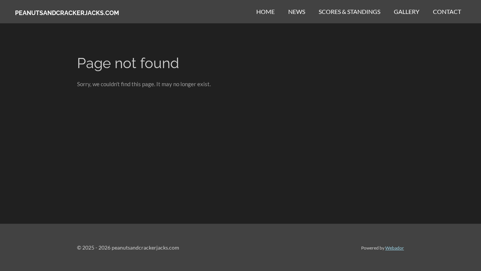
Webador (394, 247)
